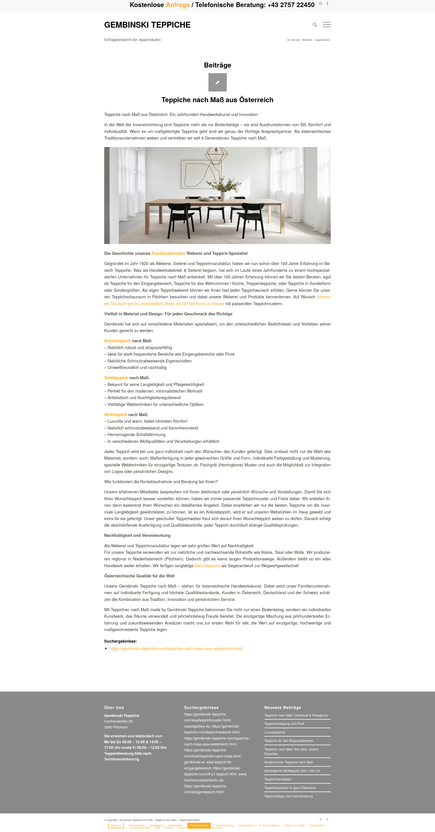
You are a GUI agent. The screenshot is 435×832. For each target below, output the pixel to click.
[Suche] (315, 24)
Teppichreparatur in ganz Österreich (290, 787)
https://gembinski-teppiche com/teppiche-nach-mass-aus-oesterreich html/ (176, 648)
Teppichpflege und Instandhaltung (288, 796)
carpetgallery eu (197, 726)
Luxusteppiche (274, 732)
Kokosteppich (117, 341)
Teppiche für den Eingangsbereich (288, 740)
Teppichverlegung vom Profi (284, 723)
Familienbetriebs (168, 253)
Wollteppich (115, 414)
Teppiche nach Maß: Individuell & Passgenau (296, 715)
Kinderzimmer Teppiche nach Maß (288, 762)
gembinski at (194, 761)
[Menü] (325, 24)
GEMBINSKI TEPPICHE (147, 24)
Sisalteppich (116, 377)
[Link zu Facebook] (327, 3)
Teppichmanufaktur (278, 779)
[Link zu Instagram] (320, 3)
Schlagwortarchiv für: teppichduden (132, 39)
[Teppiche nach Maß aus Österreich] (217, 82)
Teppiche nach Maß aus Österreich (217, 99)
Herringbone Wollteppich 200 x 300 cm (292, 770)
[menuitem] (315, 24)
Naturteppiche (207, 565)
